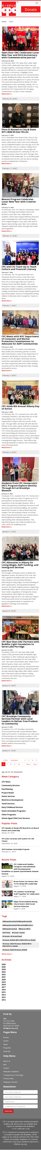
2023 (4, 972)
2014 (4, 995)
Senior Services (8, 796)
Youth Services (8, 803)
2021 (4, 977)
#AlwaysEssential (10, 929)
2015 (4, 992)
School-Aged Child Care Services (16, 818)
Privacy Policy (8, 1078)
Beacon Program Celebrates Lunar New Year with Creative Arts (19, 202)
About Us (6, 1061)
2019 (4, 982)
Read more (6, 94)
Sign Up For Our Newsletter (12, 772)
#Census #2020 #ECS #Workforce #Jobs (19, 940)
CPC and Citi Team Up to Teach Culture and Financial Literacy (19, 268)
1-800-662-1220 (23, 1129)
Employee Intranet (10, 1082)
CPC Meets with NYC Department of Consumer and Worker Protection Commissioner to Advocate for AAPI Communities (20, 340)
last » (36, 764)
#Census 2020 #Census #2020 (15, 950)
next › (28, 764)
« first (5, 760)
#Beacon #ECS (24, 929)
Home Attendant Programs (14, 811)
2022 (4, 974)
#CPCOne (6, 932)
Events (6, 1041)
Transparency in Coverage (13, 1075)
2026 (4, 964)
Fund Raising (7, 789)
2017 (4, 987)
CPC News (6, 782)
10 (19, 764)
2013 (4, 997)
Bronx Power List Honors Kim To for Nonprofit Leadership (26, 882)
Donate (31, 9)
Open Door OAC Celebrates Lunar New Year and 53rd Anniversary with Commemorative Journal (20, 55)
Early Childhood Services (12, 807)
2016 (4, 989)
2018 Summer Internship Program (15, 849)
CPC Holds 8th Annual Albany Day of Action (20, 407)
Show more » (7, 954)
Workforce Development (12, 800)
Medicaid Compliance (11, 1071)
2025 (4, 967)
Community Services (11, 785)
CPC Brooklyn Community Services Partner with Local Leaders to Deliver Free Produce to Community (20, 720)
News (5, 1044)
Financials (6, 1051)
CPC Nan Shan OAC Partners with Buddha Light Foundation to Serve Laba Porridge (20, 644)
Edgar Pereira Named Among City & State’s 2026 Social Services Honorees (25, 903)
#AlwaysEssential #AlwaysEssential (17, 921)
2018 (4, 984)
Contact (6, 1068)
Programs (7, 1048)
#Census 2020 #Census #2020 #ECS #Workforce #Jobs (17, 945)
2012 (4, 1000)
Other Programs (9, 814)
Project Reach (8, 793)
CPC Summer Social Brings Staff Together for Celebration (26, 892)
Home (4, 21)
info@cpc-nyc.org (10, 1028)
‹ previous (14, 760)
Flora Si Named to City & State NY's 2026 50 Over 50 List (19, 130)
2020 (4, 979)
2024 (4, 969)
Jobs (5, 1064)
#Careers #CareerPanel (12, 936)
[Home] (10, 9)
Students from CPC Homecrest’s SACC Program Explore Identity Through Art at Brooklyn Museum (19, 487)
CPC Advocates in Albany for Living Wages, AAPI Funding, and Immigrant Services (20, 565)
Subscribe (8, 1111)
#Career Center (18, 932)
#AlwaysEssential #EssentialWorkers (18, 925)
